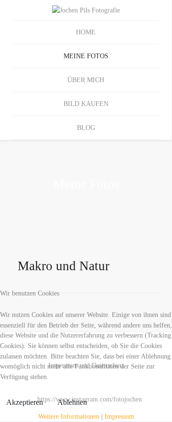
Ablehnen (72, 402)
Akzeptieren (24, 402)
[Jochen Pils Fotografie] (86, 10)
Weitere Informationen (68, 416)
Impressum (119, 416)
